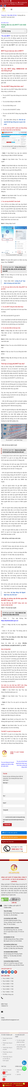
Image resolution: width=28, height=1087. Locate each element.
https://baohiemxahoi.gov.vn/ (9, 620)
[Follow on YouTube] (3, 6)
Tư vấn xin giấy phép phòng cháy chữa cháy (21, 1046)
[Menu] (11, 9)
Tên (4, 796)
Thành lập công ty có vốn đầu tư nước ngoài (7, 1058)
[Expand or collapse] (25, 31)
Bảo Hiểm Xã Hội (12, 15)
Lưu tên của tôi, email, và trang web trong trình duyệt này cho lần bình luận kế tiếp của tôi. (14, 819)
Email (4, 803)
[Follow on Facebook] (1, 6)
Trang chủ (3, 15)
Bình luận (5, 782)
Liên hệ (18, 1074)
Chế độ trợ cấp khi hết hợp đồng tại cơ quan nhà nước (14, 122)
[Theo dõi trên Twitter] (5, 972)
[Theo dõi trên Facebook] (2, 972)
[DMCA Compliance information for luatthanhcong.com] (14, 899)
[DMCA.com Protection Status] (5, 899)
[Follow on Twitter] (5, 6)
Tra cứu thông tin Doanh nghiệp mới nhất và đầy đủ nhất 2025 (7, 764)
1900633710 (6, 1)
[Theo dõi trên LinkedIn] (12, 972)
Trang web (5, 810)
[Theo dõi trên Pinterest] (9, 972)
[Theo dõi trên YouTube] (15, 972)
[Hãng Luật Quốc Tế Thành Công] (5, 9)
